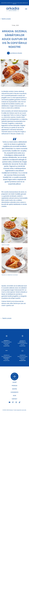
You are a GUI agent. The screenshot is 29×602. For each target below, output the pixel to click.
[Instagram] (16, 402)
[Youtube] (9, 402)
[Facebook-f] (12, 402)
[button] (26, 8)
